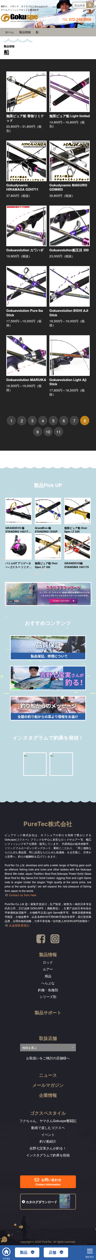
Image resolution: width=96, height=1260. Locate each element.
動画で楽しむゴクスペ (48, 1127)
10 (48, 432)
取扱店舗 (48, 1038)
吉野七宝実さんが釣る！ (47, 1148)
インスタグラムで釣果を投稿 (48, 1155)
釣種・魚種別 (48, 989)
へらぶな (48, 983)
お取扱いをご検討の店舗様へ (48, 1058)
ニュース (48, 1075)
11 (58, 432)
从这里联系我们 (19, 925)
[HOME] (6, 1249)
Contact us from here (22, 895)
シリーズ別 (48, 996)
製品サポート (48, 1012)
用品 (48, 976)
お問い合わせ (48, 1182)
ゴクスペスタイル (48, 1113)
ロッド (48, 962)
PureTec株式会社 (48, 823)
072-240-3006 (76, 19)
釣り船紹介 (48, 1141)
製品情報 (48, 954)
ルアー (48, 969)
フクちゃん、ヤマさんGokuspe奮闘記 (47, 1120)
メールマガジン (48, 1085)
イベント (48, 1134)
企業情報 (48, 1095)
